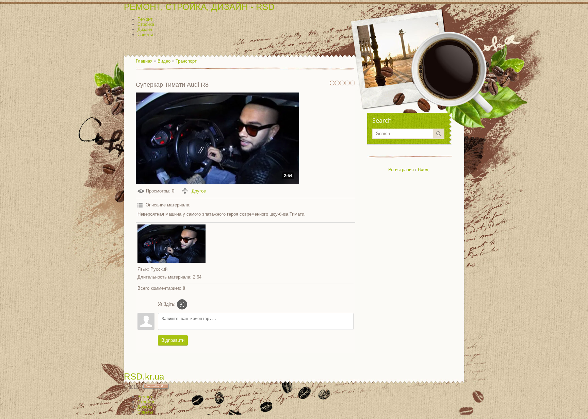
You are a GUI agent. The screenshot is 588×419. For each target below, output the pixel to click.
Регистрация (401, 169)
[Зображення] (171, 243)
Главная (144, 61)
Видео (164, 61)
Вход (423, 169)
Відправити (172, 340)
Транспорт (186, 61)
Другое (199, 191)
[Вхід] (182, 304)
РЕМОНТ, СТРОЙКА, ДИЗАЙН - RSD (199, 7)
